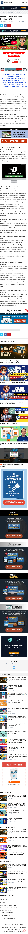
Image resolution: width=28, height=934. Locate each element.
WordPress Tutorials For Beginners (8, 905)
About (16, 929)
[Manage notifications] (24, 930)
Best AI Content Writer (7, 912)
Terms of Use (4, 927)
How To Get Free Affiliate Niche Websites (12, 382)
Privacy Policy (13, 927)
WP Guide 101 (3, 21)
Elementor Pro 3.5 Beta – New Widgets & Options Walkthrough (17, 811)
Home (3, 12)
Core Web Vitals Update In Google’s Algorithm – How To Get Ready (16, 853)
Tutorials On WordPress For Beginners (14, 931)
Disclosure (23, 927)
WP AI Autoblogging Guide (8, 918)
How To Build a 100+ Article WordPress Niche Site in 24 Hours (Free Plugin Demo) (17, 710)
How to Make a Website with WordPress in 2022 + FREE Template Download (16, 687)
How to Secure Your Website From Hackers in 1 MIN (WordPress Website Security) (17, 718)
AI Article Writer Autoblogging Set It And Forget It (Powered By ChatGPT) (16, 796)
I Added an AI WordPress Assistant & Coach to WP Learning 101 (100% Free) (17, 880)
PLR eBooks (3, 902)
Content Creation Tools (6, 910)
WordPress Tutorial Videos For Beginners (14, 80)
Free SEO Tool (3, 899)
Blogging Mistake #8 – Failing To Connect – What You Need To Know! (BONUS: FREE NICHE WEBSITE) (16, 741)
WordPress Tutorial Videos (13, 12)
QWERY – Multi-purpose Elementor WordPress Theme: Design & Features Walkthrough (17, 847)
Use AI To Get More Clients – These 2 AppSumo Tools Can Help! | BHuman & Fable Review (17, 756)
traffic (4, 215)
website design (9, 110)
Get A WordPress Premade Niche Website (14, 78)
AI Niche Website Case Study (8, 423)
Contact (10, 929)
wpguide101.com (19, 924)
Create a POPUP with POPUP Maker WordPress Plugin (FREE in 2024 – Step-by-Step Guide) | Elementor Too (16, 804)
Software (20, 262)
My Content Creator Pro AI (8, 915)
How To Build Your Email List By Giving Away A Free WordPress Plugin (17, 872)
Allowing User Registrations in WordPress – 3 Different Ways (15, 819)
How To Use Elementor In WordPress (14, 84)
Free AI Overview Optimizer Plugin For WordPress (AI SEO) (17, 888)
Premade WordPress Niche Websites (9, 908)
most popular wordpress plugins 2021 (10, 330)
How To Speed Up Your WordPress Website (14, 82)
